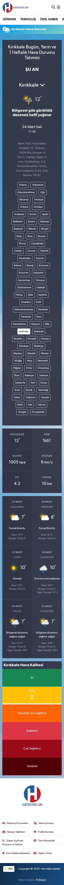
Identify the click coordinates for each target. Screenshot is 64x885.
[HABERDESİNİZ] (15, 7)
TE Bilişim (41, 880)
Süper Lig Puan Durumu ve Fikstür (12, 842)
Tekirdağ (43, 390)
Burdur (42, 236)
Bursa (22, 243)
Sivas (17, 390)
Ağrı (42, 192)
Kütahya (24, 346)
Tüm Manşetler (46, 840)
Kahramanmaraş (24, 309)
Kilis (47, 324)
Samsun (43, 375)
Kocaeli (32, 338)
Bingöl (45, 228)
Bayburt (18, 228)
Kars (38, 316)
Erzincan (44, 265)
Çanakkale (37, 243)
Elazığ (30, 265)
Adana (23, 184)
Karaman (26, 316)
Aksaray (24, 199)
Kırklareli (39, 331)
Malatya (38, 346)
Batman (45, 221)
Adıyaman (38, 184)
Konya (45, 338)
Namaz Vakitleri (16, 832)
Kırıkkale (23, 331)
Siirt (33, 382)
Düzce (40, 258)
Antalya (38, 206)
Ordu (29, 368)
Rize (16, 375)
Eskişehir (39, 272)
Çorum (31, 250)
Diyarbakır (25, 258)
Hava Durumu (46, 823)
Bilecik (32, 228)
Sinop (44, 382)
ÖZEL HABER (49, 19)
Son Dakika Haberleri (18, 853)
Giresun (40, 280)
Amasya (38, 199)
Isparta (43, 294)
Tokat (17, 397)
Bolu (30, 236)
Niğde (17, 368)
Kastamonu (19, 324)
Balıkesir (18, 221)
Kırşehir (18, 338)
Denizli (44, 250)
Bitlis (19, 236)
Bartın (31, 221)
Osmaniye (43, 368)
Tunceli (45, 397)
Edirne (17, 265)
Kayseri (35, 324)
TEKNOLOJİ (28, 19)
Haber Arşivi (45, 853)
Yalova (41, 404)
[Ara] (53, 7)
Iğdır (30, 294)
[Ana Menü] (58, 7)
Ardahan (19, 214)
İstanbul (26, 302)
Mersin (45, 353)
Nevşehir (43, 360)
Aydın (45, 214)
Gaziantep (24, 280)
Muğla (18, 360)
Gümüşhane (24, 287)
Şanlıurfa (20, 382)
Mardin (31, 353)
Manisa (18, 353)
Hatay (19, 294)
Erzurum (23, 272)
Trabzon (30, 397)
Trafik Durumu (46, 832)
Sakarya (29, 375)
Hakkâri (41, 287)
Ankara (24, 206)
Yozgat (22, 412)
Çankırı (18, 250)
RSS (10, 868)
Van (30, 404)
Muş (29, 360)
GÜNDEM (9, 19)
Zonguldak (38, 412)
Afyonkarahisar (26, 192)
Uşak (20, 404)
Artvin (33, 214)
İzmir (38, 302)
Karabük (43, 309)
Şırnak (29, 390)
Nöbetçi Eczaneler (17, 823)
